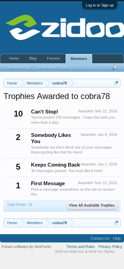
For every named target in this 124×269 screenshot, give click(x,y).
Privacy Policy (110, 247)
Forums (53, 58)
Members (79, 59)
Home (14, 58)
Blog (33, 58)
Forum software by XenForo (26, 247)
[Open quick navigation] (116, 83)
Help (117, 238)
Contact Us (100, 238)
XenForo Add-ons (69, 251)
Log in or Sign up (100, 5)
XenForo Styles (101, 251)
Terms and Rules (80, 247)
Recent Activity (18, 67)
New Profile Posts (53, 67)
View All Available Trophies (92, 205)
